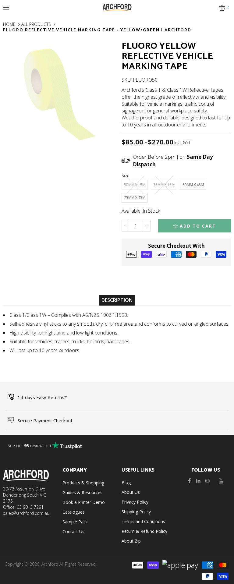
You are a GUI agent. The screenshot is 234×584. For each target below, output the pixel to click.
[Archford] (117, 7)
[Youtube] (220, 480)
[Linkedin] (198, 480)
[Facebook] (189, 480)
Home (9, 24)
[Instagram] (207, 480)
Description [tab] (117, 300)
